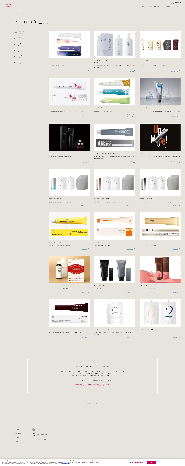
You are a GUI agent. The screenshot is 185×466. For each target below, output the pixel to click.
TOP (15, 10)
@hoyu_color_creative (42, 439)
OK (151, 462)
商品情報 (141, 6)
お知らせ (178, 6)
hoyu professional (41, 429)
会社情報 (167, 6)
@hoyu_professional (42, 434)
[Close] (182, 462)
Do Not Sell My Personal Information (137, 462)
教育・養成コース (154, 6)
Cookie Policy (66, 463)
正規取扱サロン (178, 2)
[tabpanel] (115, 184)
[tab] (28, 32)
